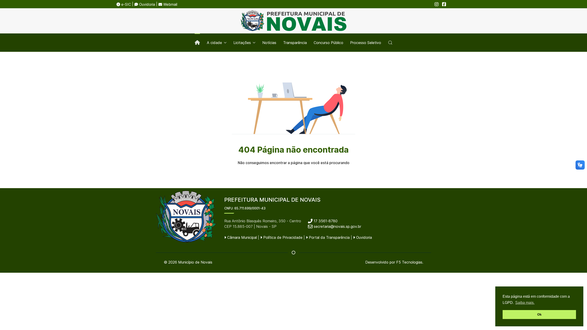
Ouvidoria (146, 4)
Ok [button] (539, 314)
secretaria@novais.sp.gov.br (337, 226)
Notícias (269, 42)
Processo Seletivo (365, 42)
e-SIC (125, 4)
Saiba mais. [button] (524, 303)
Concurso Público (328, 42)
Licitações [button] (242, 42)
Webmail (169, 4)
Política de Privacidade (282, 237)
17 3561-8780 (325, 221)
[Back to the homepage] (293, 21)
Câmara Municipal (241, 237)
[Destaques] (197, 42)
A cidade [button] (214, 42)
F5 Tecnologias (409, 262)
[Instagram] (437, 4)
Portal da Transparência (329, 237)
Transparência (295, 42)
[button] (390, 42)
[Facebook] (444, 4)
